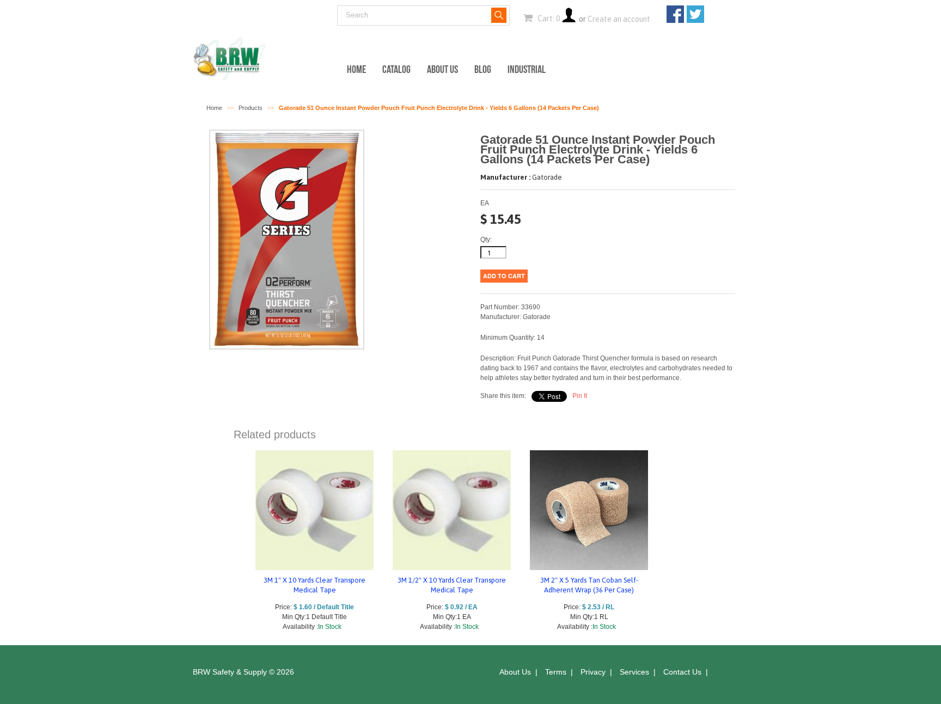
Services (634, 672)
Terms (555, 672)
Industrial (527, 69)
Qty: (486, 239)
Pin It (579, 396)
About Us (442, 69)
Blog (482, 69)
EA (484, 203)
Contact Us (682, 672)
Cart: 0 (548, 18)
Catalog (396, 69)
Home (356, 69)
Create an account (619, 19)
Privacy (593, 672)
